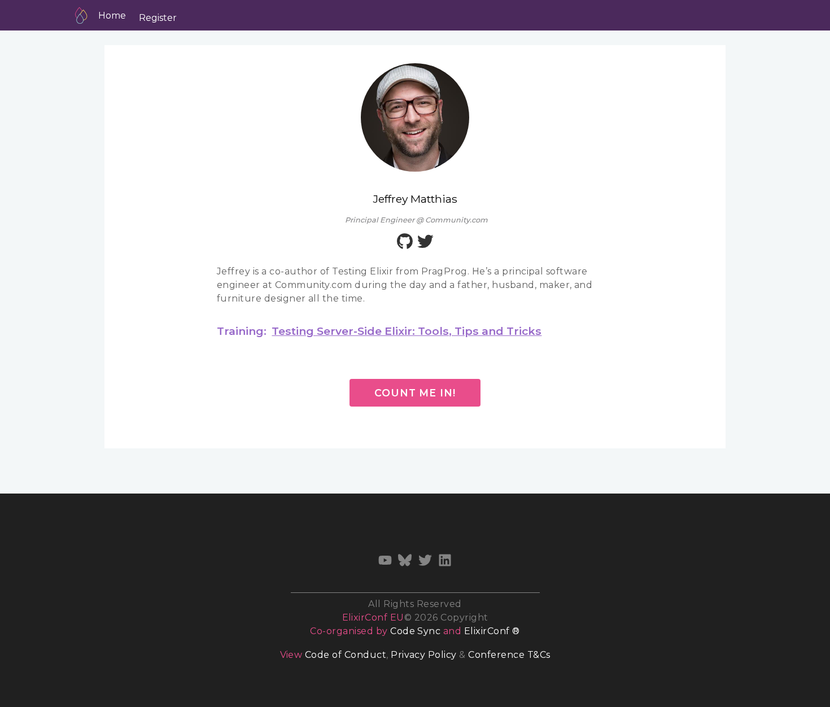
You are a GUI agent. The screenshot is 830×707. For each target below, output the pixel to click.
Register (158, 17)
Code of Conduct (345, 654)
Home (112, 15)
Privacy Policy (424, 654)
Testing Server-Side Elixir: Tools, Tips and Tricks (406, 331)
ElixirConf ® (492, 631)
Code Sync (415, 631)
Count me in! (415, 393)
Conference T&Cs (509, 654)
